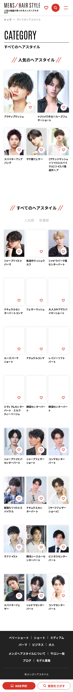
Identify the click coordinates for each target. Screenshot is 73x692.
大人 (51, 644)
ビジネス (38, 644)
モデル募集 (43, 660)
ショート (39, 637)
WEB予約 (21, 686)
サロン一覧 (57, 653)
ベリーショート (19, 637)
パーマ (23, 644)
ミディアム (57, 637)
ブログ (27, 660)
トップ (7, 19)
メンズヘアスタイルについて (27, 653)
